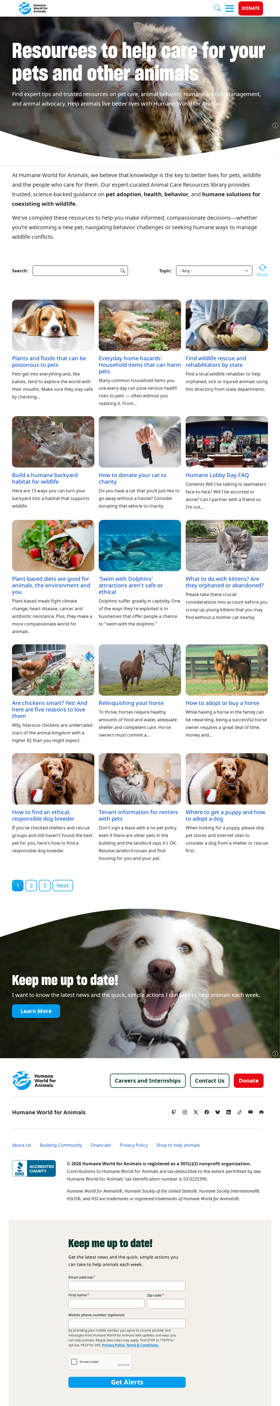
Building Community (61, 1145)
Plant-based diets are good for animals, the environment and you (51, 585)
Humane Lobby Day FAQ (217, 475)
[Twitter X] (196, 1111)
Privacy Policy (134, 1145)
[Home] (34, 1080)
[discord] (261, 1111)
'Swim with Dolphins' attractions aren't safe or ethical (131, 585)
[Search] (219, 8)
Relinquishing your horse (131, 703)
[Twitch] (174, 1111)
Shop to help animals (178, 1145)
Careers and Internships (148, 1081)
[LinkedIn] (228, 1111)
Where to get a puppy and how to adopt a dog (225, 815)
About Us (21, 1145)
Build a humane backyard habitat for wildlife (45, 478)
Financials (101, 1145)
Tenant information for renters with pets (138, 815)
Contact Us (209, 1081)
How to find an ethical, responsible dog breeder (43, 815)
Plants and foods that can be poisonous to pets (49, 361)
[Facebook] (207, 1111)
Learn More (36, 1011)
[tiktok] (239, 1111)
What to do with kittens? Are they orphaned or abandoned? (225, 582)
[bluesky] (217, 1111)
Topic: (165, 271)
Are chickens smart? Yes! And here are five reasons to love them (49, 709)
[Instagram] (185, 1111)
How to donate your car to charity (133, 478)
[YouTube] (250, 1111)
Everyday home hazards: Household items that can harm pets (140, 365)
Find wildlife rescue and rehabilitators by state (216, 361)
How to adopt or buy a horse (222, 703)
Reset (262, 275)
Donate (251, 8)
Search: (20, 271)
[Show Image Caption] (275, 125)
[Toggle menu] (229, 8)
